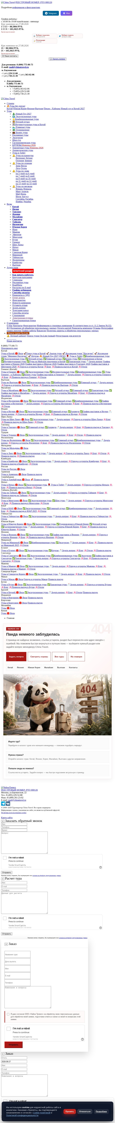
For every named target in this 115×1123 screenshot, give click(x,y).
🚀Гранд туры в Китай (35, 353)
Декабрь (27, 201)
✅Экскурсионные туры (13, 359)
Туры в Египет (8, 550)
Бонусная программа (22, 277)
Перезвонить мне (9, 348)
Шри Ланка (17, 244)
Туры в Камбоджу (10, 461)
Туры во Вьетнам (9, 382)
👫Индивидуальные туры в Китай (29, 124)
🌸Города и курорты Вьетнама (16, 385)
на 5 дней (20, 173)
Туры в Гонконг (9, 372)
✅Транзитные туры (76, 361)
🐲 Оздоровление (20, 130)
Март (18, 191)
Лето (18, 168)
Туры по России (9, 469)
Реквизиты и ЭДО (21, 295)
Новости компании (21, 303)
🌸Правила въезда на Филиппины (64, 443)
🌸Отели (82, 367)
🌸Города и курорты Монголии (97, 500)
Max (68, 13)
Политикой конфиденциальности (22, 1115)
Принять (69, 1111)
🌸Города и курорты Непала (95, 485)
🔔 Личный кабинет (16, 336)
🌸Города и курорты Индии (28, 414)
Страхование (18, 315)
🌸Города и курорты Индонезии (56, 403)
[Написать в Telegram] (3, 805)
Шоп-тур (16, 140)
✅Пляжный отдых (52, 359)
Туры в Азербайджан (11, 479)
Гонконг (16, 242)
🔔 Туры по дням (20, 171)
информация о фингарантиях (26, 7)
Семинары (17, 280)
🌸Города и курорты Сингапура (64, 558)
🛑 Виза (19, 353)
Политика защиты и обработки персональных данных (73, 330)
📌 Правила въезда (39, 479)
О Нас (10, 325)
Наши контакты (14, 341)
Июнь (23, 194)
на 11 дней (21, 181)
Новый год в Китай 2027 (73, 108)
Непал (15, 247)
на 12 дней (31, 181)
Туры (9, 111)
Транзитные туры (27, 148)
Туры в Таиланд (9, 427)
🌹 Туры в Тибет (74, 356)
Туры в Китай (8, 353)
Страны (10, 103)
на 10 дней (30, 178)
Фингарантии (19, 300)
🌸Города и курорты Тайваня (82, 492)
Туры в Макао (8, 579)
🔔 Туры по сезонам (22, 163)
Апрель (24, 191)
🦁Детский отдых (21, 122)
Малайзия (48, 667)
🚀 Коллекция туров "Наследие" (78, 353)
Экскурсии (17, 137)
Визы (9, 204)
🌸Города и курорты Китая (30, 367)
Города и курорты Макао (36, 579)
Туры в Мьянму (9, 566)
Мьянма (16, 232)
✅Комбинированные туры (96, 356)
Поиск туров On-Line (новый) (41, 336)
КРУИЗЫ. (24, 145)
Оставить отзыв (19, 305)
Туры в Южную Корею (12, 524)
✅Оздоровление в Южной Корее (72, 524)
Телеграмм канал (20, 310)
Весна (24, 166)
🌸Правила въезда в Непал (19, 487)
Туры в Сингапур (10, 555)
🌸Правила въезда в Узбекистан (92, 516)
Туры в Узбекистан (10, 516)
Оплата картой (64, 328)
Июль (18, 196)
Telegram (52, 13)
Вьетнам (39, 108)
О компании (13, 323)
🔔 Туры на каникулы (23, 155)
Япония (30, 108)
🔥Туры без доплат (16, 106)
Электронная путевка (22, 318)
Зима (18, 166)
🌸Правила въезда (92, 435)
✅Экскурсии (62, 542)
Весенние (20, 158)
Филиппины (18, 260)
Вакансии (41, 330)
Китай (10, 108)
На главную (76, 656)
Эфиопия (16, 234)
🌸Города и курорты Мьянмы (80, 566)
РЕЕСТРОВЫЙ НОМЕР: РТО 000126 (33, 2)
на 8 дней (29, 176)
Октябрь (29, 199)
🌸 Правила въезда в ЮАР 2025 (21, 511)
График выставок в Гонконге (50, 374)
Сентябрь (20, 199)
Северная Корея (19, 252)
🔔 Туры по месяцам (22, 186)
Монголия (17, 237)
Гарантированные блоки (24, 320)
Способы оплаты (20, 313)
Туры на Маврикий (10, 542)
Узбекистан (17, 257)
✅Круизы (54, 550)
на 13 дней (21, 183)
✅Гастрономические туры (14, 527)
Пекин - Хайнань (52, 108)
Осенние (20, 160)
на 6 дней (29, 173)
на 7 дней (20, 176)
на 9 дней (20, 178)
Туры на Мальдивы (10, 448)
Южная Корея (20, 108)
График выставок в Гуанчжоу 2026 (73, 364)
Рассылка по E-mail (21, 287)
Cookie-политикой (41, 1112)
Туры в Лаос (7, 453)
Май (18, 194)
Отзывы (97, 328)
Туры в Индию (8, 411)
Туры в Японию (9, 534)
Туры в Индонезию (10, 401)
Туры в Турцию (9, 435)
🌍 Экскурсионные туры (24, 116)
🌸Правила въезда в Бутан (22, 587)
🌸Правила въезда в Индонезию (95, 403)
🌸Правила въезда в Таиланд (96, 427)
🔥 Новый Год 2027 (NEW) (52, 356)
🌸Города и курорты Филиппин (23, 443)
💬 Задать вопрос (57, 59)
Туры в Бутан (8, 584)
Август (25, 196)
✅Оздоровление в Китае (90, 359)
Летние (29, 158)
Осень (24, 168)
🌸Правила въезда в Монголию (24, 503)
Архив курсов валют (8, 32)
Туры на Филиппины (11, 440)
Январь (19, 189)
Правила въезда (34, 474)
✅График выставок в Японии (64, 534)
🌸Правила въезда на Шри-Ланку (17, 422)
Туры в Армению (9, 474)
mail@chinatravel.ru (19, 67)
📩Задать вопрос (94, 361)
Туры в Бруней (8, 592)
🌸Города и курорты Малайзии (62, 393)
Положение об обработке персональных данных (33, 328)
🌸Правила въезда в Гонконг (23, 377)
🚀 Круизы (33, 356)
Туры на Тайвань (9, 492)
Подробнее (101, 1111)
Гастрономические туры (24, 142)
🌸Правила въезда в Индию (64, 414)
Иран (14, 229)
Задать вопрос (19, 308)
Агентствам (12, 267)
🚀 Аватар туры (54, 353)
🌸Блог (47, 367)
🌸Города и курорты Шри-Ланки (87, 419)
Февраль (27, 189)
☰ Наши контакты (9, 56)
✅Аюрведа (73, 411)
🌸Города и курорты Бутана (97, 584)
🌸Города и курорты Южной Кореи (62, 527)
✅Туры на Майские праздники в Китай (46, 361)
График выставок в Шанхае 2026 (41, 364)
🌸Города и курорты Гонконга (96, 374)
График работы (29, 330)
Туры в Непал (8, 485)
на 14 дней (32, 183)
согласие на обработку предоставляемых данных (47, 875)
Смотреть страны (39, 656)
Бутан (15, 239)
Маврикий (17, 255)
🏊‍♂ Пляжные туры (21, 127)
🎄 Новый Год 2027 (21, 114)
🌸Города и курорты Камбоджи (83, 461)
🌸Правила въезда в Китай (65, 367)
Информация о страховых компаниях (55, 325)
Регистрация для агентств (68, 336)
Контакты (18, 325)
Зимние (28, 160)
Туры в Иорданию (10, 597)
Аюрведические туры (22, 150)
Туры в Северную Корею (13, 574)
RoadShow (17, 285)
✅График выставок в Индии (94, 411)
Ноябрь (19, 201)
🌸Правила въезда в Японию (40, 537)
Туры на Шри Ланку (11, 419)
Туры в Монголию (10, 500)
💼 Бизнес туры (20, 132)
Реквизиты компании (82, 328)
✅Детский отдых (34, 359)
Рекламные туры (20, 135)
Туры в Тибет (18, 153)
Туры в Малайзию (10, 390)
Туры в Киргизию (10, 603)
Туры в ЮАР (7, 508)
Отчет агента (18, 297)
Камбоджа (17, 262)
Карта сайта (6, 817)
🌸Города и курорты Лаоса (76, 453)
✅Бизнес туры (69, 359)
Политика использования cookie (13, 813)
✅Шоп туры (58, 500)
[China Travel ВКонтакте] (8, 805)
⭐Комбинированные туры (25, 119)
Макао (15, 250)
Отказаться (84, 1111)
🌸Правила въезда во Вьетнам (53, 385)
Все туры (59, 656)
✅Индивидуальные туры (13, 361)
